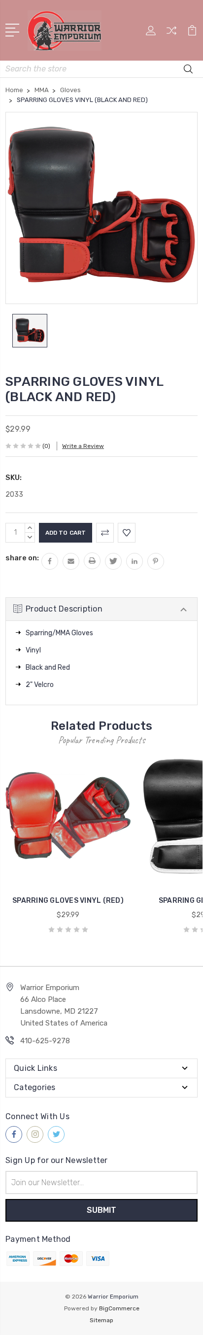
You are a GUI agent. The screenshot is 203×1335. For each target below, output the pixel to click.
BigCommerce (119, 1308)
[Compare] (171, 33)
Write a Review (83, 446)
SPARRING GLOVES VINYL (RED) (68, 900)
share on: (22, 557)
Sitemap (101, 1320)
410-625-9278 (45, 1040)
